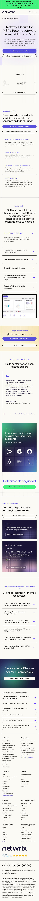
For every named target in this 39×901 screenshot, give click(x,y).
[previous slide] (4, 414)
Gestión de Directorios (8, 749)
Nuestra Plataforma (7, 741)
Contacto (23, 820)
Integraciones (5, 766)
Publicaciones (6, 786)
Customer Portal (6, 803)
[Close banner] (36, 4)
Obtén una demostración (19, 51)
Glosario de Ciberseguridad (9, 777)
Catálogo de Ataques (7, 793)
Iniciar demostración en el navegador (19, 56)
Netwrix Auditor (25, 745)
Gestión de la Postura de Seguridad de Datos (8, 746)
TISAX (3, 839)
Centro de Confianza (26, 834)
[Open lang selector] (31, 12)
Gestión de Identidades (8, 754)
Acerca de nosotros (26, 803)
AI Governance (6, 743)
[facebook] (14, 865)
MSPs (22, 779)
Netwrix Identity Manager (27, 752)
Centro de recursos (19, 516)
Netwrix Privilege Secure (27, 755)
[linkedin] (4, 865)
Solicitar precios (19, 345)
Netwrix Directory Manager (28, 748)
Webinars (4, 791)
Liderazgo (23, 805)
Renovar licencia (6, 808)
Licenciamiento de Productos (28, 841)
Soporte (4, 812)
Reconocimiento (25, 815)
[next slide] (10, 414)
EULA (22, 827)
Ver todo (4, 841)
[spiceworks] (29, 865)
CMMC (4, 827)
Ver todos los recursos (7, 795)
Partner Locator (25, 781)
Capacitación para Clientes (9, 805)
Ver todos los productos (27, 757)
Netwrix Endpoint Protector (28, 750)
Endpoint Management (8, 752)
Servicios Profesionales (8, 810)
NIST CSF (4, 834)
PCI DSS (4, 837)
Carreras (23, 810)
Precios (23, 817)
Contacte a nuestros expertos (19, 487)
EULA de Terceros (25, 830)
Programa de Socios (26, 774)
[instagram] (24, 865)
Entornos (4, 764)
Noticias (4, 784)
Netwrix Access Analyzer (27, 743)
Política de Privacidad (26, 832)
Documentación (6, 779)
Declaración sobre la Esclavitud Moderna (26, 837)
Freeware (4, 781)
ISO (3, 830)
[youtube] (19, 865)
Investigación (5, 788)
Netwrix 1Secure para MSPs (28, 741)
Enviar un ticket (6, 817)
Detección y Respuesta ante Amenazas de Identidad (9, 757)
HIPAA (3, 832)
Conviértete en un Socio (27, 777)
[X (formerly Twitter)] (9, 865)
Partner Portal (24, 784)
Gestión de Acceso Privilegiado (7, 761)
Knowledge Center (7, 815)
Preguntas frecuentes (7, 820)
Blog (3, 774)
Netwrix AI (23, 808)
